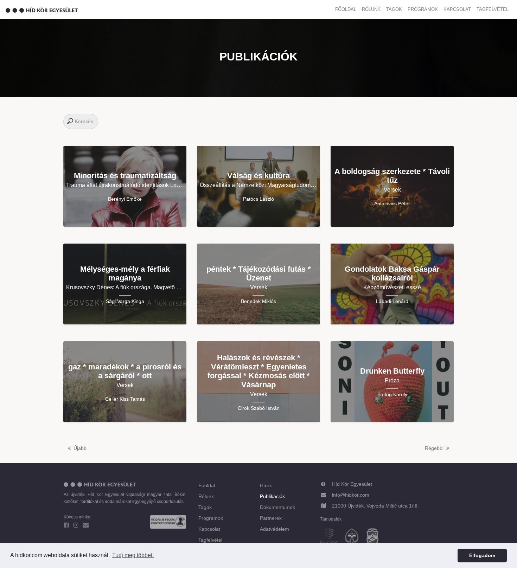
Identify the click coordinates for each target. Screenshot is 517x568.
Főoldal (345, 9)
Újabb (80, 448)
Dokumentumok (277, 507)
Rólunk (371, 9)
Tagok (394, 9)
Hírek (266, 485)
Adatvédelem (274, 529)
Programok (423, 9)
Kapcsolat (457, 9)
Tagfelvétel (493, 9)
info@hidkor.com (350, 495)
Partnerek (271, 518)
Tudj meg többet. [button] (133, 555)
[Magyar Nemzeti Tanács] (375, 538)
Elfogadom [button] (482, 555)
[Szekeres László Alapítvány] (354, 538)
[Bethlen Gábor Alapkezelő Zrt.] (332, 538)
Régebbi (434, 448)
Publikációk (272, 496)
